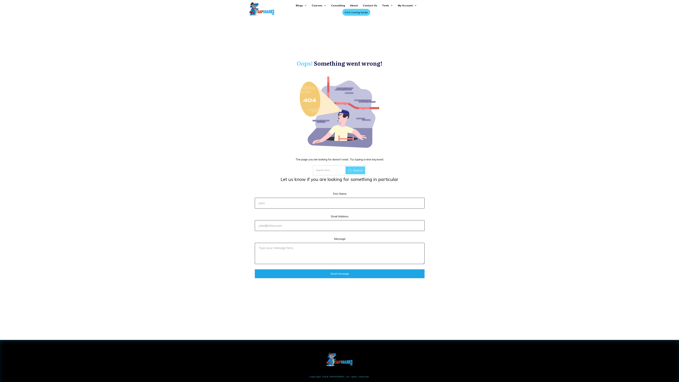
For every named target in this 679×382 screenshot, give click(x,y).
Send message (339, 273)
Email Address (340, 216)
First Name (340, 193)
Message (340, 239)
